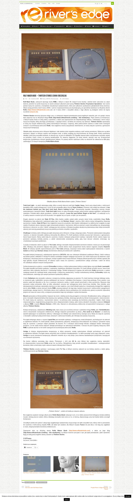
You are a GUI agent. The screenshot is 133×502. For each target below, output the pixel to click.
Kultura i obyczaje (46, 26)
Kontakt (58, 3)
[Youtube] (97, 3)
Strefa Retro (79, 26)
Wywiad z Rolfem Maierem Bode (61, 472)
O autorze (44, 3)
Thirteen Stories (42, 482)
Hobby (69, 26)
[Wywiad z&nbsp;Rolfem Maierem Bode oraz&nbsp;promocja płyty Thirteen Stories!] (95, 464)
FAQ (49, 3)
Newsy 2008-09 (46, 98)
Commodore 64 (60, 26)
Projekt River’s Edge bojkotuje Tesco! (99, 488)
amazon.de (33, 112)
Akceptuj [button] (127, 496)
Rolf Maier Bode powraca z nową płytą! (34, 472)
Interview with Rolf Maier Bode (33, 487)
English (106, 26)
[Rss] (95, 3)
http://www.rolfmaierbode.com (79, 430)
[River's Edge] (66, 14)
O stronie (37, 3)
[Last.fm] (99, 3)
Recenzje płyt (54, 98)
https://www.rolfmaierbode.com (38, 110)
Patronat (88, 26)
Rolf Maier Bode (29, 482)
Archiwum (96, 26)
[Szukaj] (112, 3)
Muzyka (35, 26)
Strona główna (26, 26)
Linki (53, 3)
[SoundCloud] (101, 3)
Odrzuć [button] (67, 499)
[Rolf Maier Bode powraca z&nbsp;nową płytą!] (37, 464)
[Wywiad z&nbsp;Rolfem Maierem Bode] (66, 464)
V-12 (26, 98)
